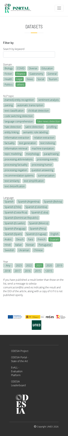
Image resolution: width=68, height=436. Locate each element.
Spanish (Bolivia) (53, 201)
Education (47, 68)
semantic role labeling (35, 132)
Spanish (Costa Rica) (16, 212)
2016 (28, 271)
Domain (7, 64)
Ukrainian (24, 250)
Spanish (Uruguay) (36, 234)
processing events (47, 159)
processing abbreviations (19, 159)
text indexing (47, 143)
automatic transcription (30, 105)
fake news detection (48, 121)
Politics (8, 84)
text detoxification (15, 186)
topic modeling (13, 154)
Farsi (30, 239)
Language (8, 197)
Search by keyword (14, 49)
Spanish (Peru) (38, 228)
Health (8, 79)
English (55, 234)
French (41, 239)
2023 (19, 265)
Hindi (8, 245)
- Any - (8, 265)
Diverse (33, 68)
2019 (59, 265)
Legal (19, 79)
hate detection (13, 127)
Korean (30, 245)
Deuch (20, 239)
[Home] (19, 8)
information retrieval (16, 148)
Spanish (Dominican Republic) (21, 218)
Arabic (8, 239)
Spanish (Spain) (13, 234)
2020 (49, 265)
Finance (20, 74)
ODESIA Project (19, 351)
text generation (27, 143)
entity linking (12, 132)
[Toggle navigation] (59, 8)
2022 (29, 265)
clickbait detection (38, 110)
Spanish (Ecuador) (15, 223)
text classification (14, 110)
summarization (46, 175)
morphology (32, 154)
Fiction (8, 74)
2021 (39, 265)
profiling (51, 127)
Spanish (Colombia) (36, 207)
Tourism (53, 79)
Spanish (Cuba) (39, 212)
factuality (10, 143)
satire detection (34, 127)
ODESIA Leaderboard (18, 383)
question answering (42, 170)
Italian (18, 245)
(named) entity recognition (19, 100)
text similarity (12, 181)
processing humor (42, 164)
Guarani (54, 239)
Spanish (9, 201)
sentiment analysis (48, 100)
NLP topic (8, 96)
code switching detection (19, 116)
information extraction (17, 137)
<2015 (48, 271)
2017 (17, 271)
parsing (9, 105)
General (52, 74)
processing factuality (16, 164)
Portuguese (45, 245)
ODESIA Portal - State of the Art (19, 359)
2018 (7, 271)
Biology (9, 68)
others (20, 84)
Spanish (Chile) (13, 207)
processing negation (16, 170)
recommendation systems (19, 175)
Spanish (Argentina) (28, 201)
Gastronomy (36, 74)
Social (40, 79)
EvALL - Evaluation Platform (16, 371)
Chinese (38, 250)
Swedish (9, 250)
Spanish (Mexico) (38, 223)
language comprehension (19, 121)
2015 (38, 271)
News (30, 79)
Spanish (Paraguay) (15, 228)
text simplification (34, 181)
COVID (20, 68)
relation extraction (44, 137)
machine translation (43, 148)
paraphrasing (51, 154)
